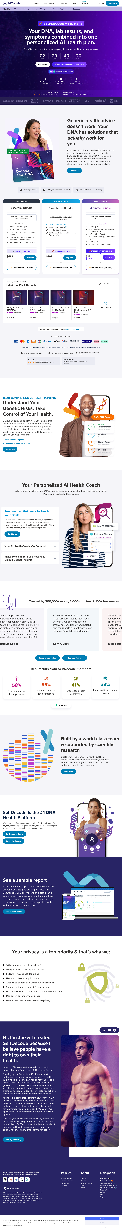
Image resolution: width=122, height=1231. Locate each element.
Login (102, 1197)
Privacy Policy (65, 1183)
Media (83, 1188)
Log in (101, 3)
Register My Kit (105, 1190)
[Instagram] (104, 1030)
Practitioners (53, 3)
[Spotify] (114, 1030)
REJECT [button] (102, 1222)
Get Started (12, 534)
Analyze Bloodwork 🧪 (108, 1183)
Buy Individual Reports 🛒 (109, 1185)
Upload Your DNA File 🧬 (108, 1188)
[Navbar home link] (14, 3)
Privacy (83, 1185)
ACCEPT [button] (102, 1218)
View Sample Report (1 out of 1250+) (17, 443)
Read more (76, 9)
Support (83, 1178)
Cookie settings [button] (102, 1227)
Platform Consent (67, 1181)
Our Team (84, 1181)
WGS (45, 3)
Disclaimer (64, 1185)
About (102, 1195)
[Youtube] (109, 1030)
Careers (102, 1192)
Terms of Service (66, 1178)
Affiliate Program (86, 1183)
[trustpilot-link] (61, 705)
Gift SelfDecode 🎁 (106, 1181)
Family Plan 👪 (105, 1178)
